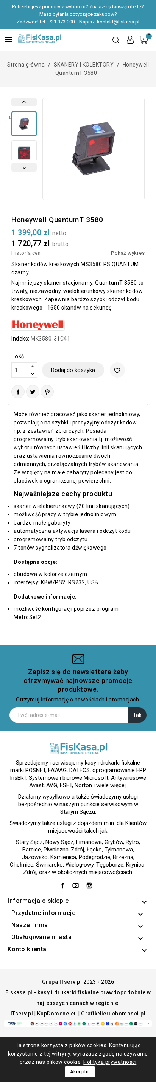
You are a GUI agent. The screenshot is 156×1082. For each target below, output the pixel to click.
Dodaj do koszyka (73, 370)
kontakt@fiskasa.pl (118, 22)
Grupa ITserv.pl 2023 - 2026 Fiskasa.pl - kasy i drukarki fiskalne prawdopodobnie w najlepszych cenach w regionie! (78, 992)
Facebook (64, 883)
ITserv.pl (22, 1014)
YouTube (77, 883)
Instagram (91, 883)
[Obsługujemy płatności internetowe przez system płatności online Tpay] (78, 1023)
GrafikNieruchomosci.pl (113, 1014)
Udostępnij (18, 391)
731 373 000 (61, 22)
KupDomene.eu (57, 1014)
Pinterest (47, 391)
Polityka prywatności (109, 1062)
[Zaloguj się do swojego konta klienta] (130, 39)
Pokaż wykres (128, 253)
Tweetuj (33, 391)
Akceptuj (80, 1071)
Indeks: (20, 339)
